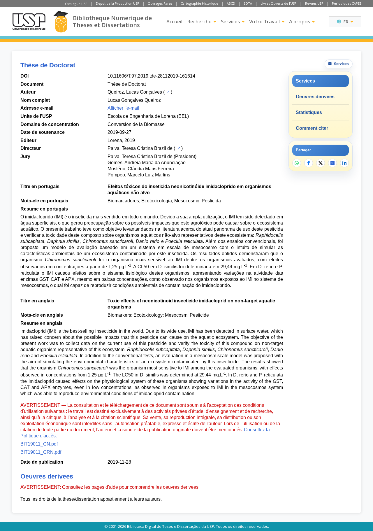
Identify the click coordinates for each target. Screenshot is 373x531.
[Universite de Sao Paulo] (29, 21)
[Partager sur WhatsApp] (296, 163)
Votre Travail (264, 21)
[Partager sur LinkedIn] (344, 163)
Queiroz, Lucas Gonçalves (135, 92)
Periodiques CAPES (346, 3)
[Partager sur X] (320, 163)
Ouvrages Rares (160, 3)
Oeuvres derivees (315, 96)
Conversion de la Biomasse (136, 124)
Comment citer (312, 128)
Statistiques (309, 112)
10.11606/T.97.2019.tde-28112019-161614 (151, 75)
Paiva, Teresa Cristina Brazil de (140, 148)
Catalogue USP (76, 3)
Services (230, 21)
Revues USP (314, 3)
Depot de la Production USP (117, 3)
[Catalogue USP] (168, 92)
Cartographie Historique (199, 3)
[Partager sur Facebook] (308, 163)
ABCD (231, 3)
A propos (299, 21)
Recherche (199, 21)
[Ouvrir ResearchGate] (332, 163)
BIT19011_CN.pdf (39, 443)
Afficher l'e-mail (123, 108)
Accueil (174, 21)
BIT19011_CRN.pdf (40, 452)
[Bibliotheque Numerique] (60, 22)
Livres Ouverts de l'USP (279, 3)
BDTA (248, 3)
